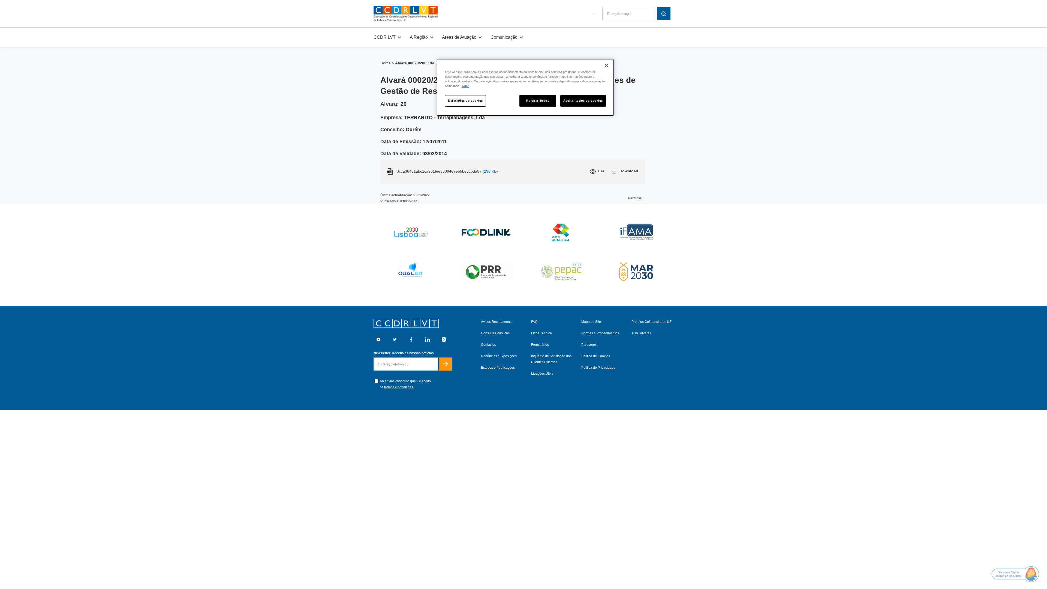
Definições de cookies (465, 100)
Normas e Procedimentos (600, 333)
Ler (601, 171)
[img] (406, 14)
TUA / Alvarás (641, 333)
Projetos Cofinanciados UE (651, 322)
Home (385, 63)
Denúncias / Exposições (499, 356)
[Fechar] (606, 65)
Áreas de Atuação (459, 37)
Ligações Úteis (542, 373)
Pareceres (589, 345)
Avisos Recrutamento (497, 322)
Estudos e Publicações (498, 367)
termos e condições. (399, 387)
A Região (419, 37)
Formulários (540, 345)
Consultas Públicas (495, 333)
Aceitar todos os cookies (583, 100)
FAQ (534, 322)
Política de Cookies (595, 356)
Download (628, 171)
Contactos (488, 345)
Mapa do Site (591, 322)
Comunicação (504, 37)
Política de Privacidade (598, 367)
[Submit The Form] (445, 364)
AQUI (465, 86)
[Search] (663, 13)
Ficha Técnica (541, 333)
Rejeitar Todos (537, 100)
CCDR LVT (385, 37)
